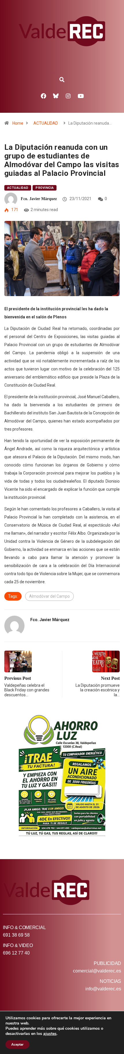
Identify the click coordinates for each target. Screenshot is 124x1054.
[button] (62, 79)
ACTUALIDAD (45, 123)
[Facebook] (43, 95)
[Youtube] (80, 95)
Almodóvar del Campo (49, 596)
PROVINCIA (44, 188)
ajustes (50, 1033)
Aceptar (17, 1044)
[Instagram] (68, 95)
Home (17, 123)
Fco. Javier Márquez (39, 199)
